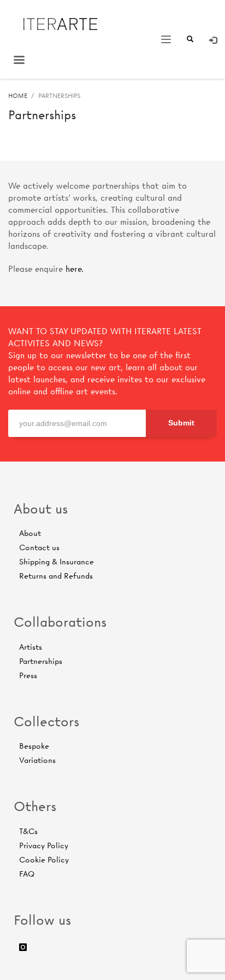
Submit (181, 422)
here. (75, 269)
